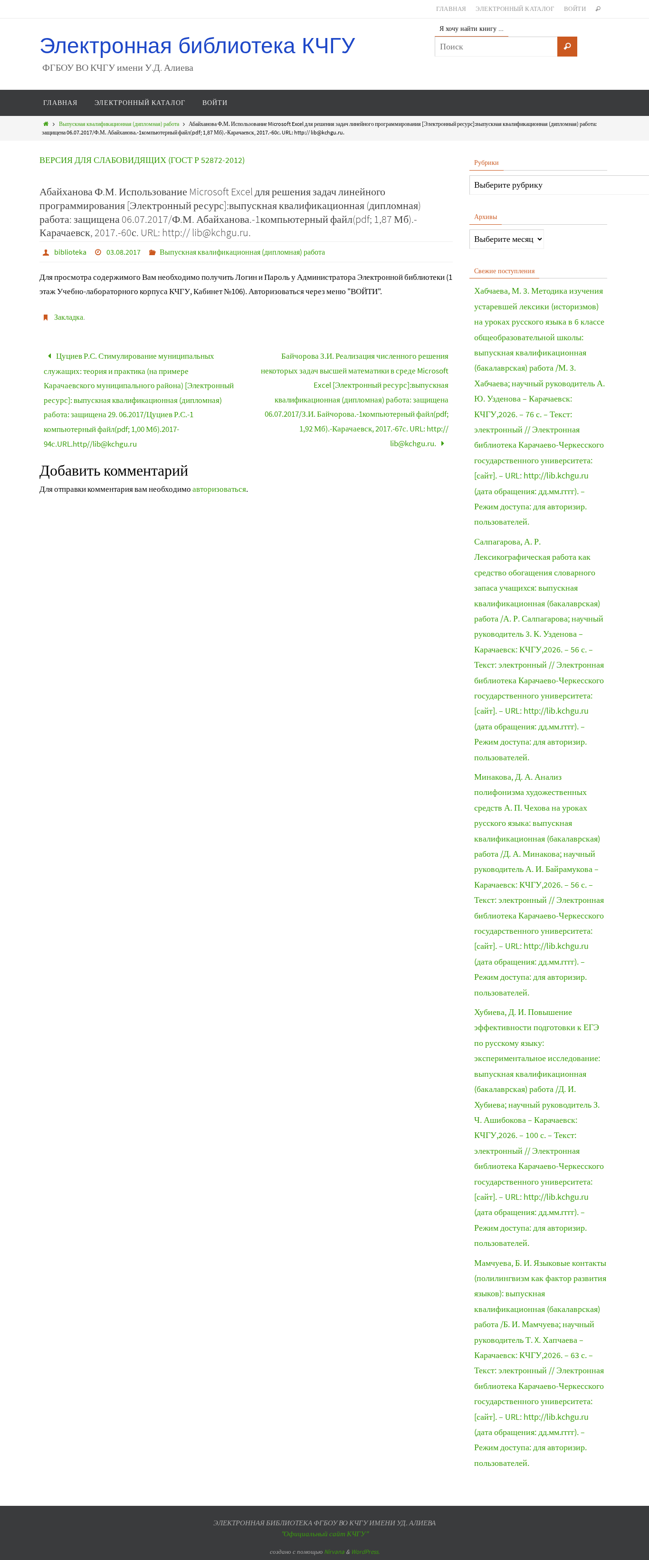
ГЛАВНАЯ (451, 9)
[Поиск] (567, 47)
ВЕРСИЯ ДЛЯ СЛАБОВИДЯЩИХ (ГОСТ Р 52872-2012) (142, 159)
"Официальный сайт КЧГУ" (324, 1533)
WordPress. (365, 1552)
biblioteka (70, 252)
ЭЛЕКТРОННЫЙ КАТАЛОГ (515, 9)
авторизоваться (219, 489)
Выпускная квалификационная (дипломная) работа (119, 123)
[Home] (46, 123)
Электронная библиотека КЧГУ (197, 46)
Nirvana (334, 1552)
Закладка (68, 317)
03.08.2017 (123, 252)
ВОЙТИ (575, 9)
